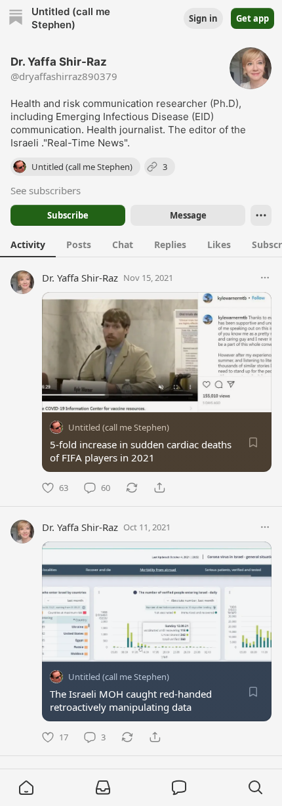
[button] (26, 787)
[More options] (264, 277)
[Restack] (132, 487)
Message (188, 215)
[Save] (253, 442)
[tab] (28, 244)
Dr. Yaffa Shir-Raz (80, 277)
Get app (252, 18)
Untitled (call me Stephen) (118, 427)
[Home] (16, 18)
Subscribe (68, 215)
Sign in (203, 18)
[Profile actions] (261, 215)
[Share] (159, 487)
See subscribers (45, 190)
